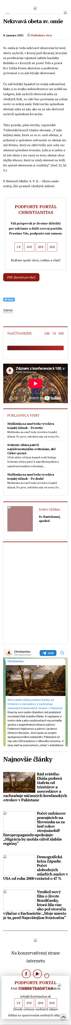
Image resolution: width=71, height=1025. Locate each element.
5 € (18, 1003)
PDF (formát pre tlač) (21, 277)
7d (54, 333)
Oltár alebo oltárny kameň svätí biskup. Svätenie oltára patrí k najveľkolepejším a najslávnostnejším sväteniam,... (33, 455)
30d (61, 333)
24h (47, 333)
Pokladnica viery (41, 35)
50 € (52, 1003)
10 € (29, 1003)
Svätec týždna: (50, 509)
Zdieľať (8, 310)
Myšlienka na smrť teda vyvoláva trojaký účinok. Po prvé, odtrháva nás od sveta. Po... (34, 430)
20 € (40, 1003)
